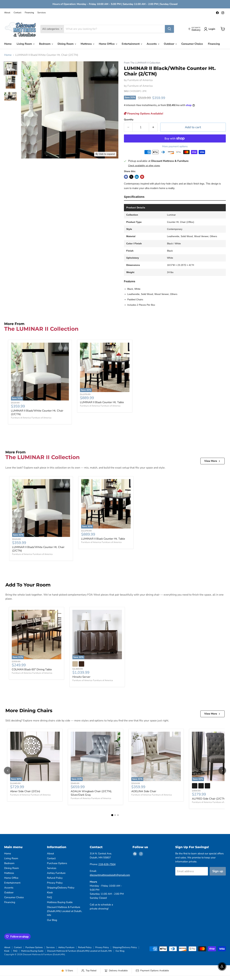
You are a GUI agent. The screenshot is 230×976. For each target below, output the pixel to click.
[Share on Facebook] (126, 177)
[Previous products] (7, 770)
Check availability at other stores (144, 166)
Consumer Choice (192, 44)
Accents (152, 44)
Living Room (25, 44)
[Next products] (222, 770)
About (7, 12)
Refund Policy (55, 878)
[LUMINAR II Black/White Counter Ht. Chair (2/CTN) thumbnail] (10, 68)
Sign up (217, 871)
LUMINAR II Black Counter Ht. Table (102, 402)
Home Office (107, 44)
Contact (17, 12)
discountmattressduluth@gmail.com (110, 875)
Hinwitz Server (81, 677)
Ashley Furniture (56, 873)
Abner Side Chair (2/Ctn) (25, 791)
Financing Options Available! (145, 113)
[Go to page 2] (115, 815)
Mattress (86, 44)
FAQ (49, 897)
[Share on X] (131, 177)
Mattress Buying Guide (60, 902)
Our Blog (52, 920)
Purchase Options (57, 863)
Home (8, 44)
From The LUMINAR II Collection (142, 62)
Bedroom (45, 44)
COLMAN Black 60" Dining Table (32, 669)
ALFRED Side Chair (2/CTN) (209, 799)
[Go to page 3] (118, 815)
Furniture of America (140, 80)
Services (41, 12)
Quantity (128, 119)
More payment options (175, 146)
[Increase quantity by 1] (153, 127)
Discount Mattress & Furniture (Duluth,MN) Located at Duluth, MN (64, 911)
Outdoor (169, 44)
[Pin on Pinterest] (142, 177)
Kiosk (50, 892)
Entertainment (131, 44)
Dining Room (66, 44)
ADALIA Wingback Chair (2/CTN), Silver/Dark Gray (91, 793)
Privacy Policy (55, 882)
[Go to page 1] (112, 815)
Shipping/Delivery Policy (60, 887)
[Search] (169, 29)
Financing (29, 12)
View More (210, 461)
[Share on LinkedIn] (137, 177)
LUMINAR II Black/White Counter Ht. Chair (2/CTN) (37, 412)
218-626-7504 (107, 864)
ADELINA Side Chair (143, 791)
